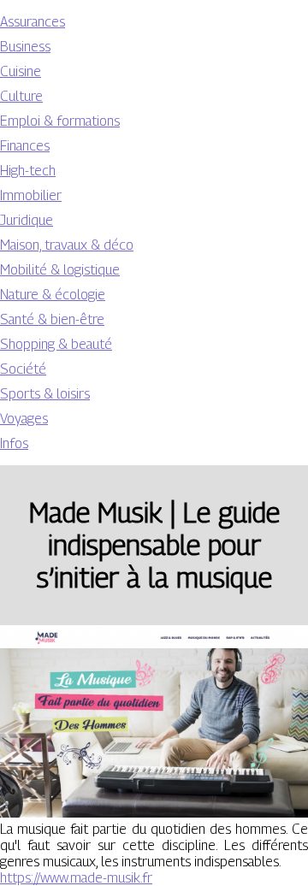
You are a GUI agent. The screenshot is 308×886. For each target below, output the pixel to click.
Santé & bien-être (52, 319)
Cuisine (20, 71)
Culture (21, 96)
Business (25, 46)
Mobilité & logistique (60, 270)
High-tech (28, 170)
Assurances (32, 22)
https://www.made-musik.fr (76, 878)
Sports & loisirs (45, 394)
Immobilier (31, 195)
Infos (14, 443)
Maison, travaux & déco (66, 245)
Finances (25, 146)
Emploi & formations (60, 121)
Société (23, 369)
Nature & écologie (52, 294)
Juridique (26, 220)
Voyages (24, 419)
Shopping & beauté (56, 344)
